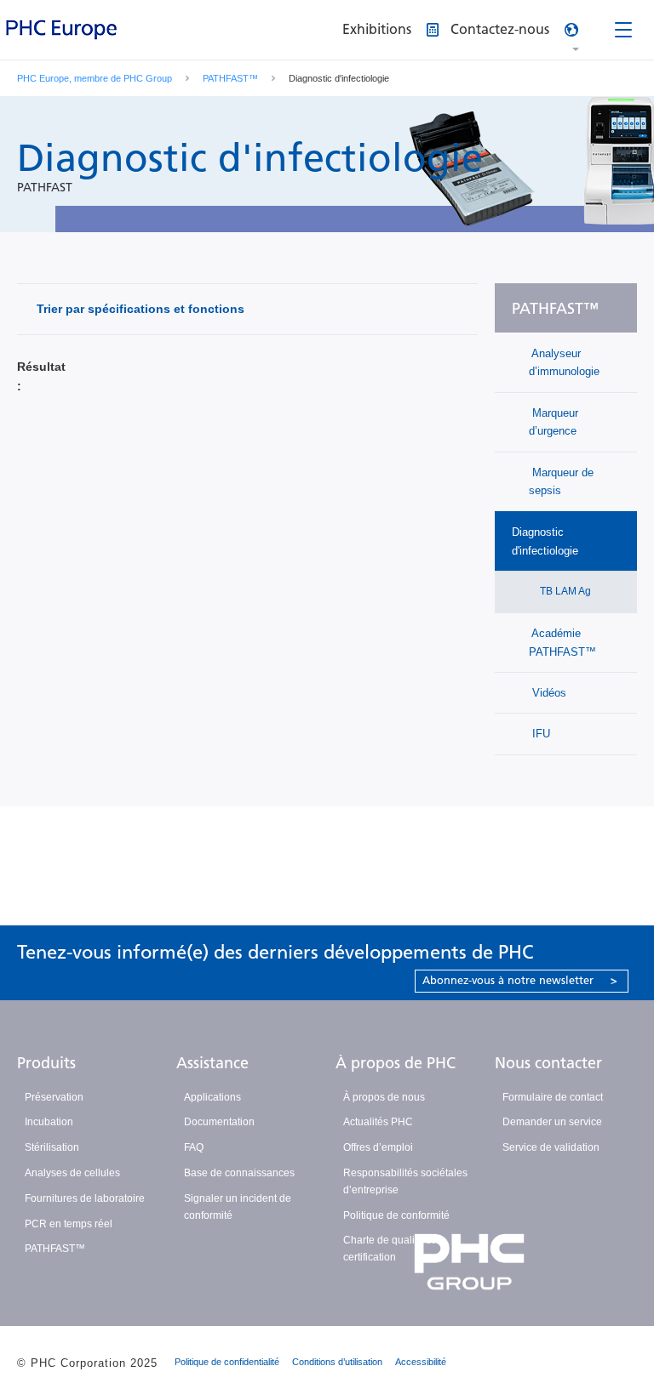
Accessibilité (420, 1362)
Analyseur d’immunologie (564, 362)
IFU (539, 733)
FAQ (194, 1147)
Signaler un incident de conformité (237, 1206)
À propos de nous (384, 1097)
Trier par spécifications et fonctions (140, 309)
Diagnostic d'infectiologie (545, 541)
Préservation (54, 1097)
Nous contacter (548, 1063)
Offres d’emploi (378, 1147)
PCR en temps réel (68, 1224)
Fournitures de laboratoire (85, 1198)
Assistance (212, 1063)
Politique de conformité (396, 1215)
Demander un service (552, 1122)
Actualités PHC (378, 1122)
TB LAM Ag (564, 591)
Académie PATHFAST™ (562, 642)
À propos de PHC (396, 1063)
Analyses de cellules (72, 1173)
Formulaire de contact (552, 1097)
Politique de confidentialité (227, 1362)
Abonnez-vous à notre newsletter (519, 980)
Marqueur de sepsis (561, 481)
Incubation (49, 1122)
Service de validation (551, 1147)
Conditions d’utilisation (337, 1362)
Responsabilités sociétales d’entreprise (405, 1181)
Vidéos (547, 692)
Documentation (219, 1122)
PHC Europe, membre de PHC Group (94, 78)
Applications (212, 1097)
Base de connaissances (239, 1173)
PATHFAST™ (230, 78)
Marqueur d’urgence (553, 422)
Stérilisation (52, 1147)
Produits (46, 1063)
